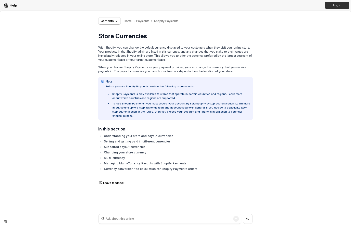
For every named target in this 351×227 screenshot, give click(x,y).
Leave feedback (114, 183)
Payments (142, 21)
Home (128, 21)
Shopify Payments (166, 21)
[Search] (236, 219)
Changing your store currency (125, 152)
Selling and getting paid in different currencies (137, 141)
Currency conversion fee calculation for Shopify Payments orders (150, 169)
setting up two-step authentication (142, 107)
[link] (10, 5)
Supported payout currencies (124, 147)
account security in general (187, 107)
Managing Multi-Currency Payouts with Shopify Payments (145, 163)
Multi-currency (114, 158)
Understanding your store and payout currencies (138, 136)
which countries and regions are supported (147, 98)
